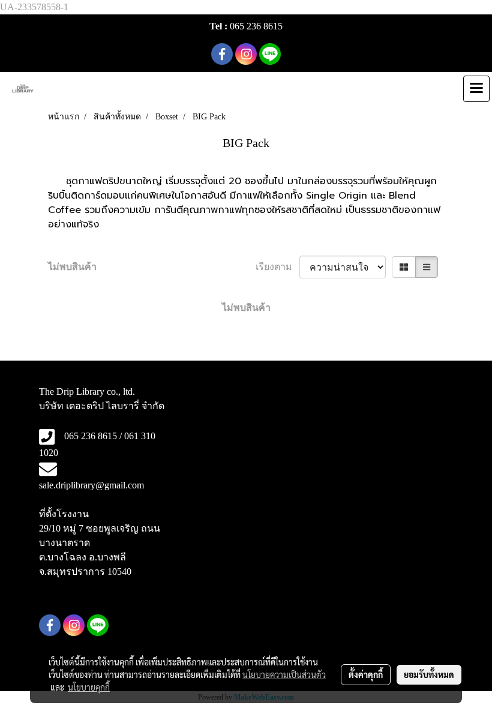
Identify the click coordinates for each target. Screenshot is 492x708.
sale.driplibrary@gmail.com (91, 485)
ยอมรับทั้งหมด (429, 674)
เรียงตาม (277, 267)
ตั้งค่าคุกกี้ (366, 674)
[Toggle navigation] (476, 89)
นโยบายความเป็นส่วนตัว (284, 674)
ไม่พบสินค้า (72, 267)
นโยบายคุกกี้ (89, 687)
